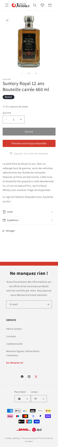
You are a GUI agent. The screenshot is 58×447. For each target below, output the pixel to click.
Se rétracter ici (14, 362)
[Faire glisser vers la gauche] (21, 73)
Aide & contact (14, 328)
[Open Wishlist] (42, 5)
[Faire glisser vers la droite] (36, 73)
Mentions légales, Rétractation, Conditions (23, 353)
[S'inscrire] (48, 304)
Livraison (11, 336)
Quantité (7, 112)
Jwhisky (15, 438)
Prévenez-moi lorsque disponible (29, 143)
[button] (7, 5)
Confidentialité (14, 343)
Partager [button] (10, 230)
